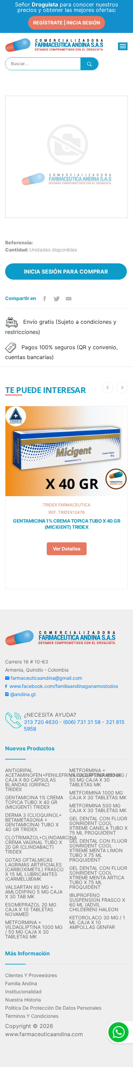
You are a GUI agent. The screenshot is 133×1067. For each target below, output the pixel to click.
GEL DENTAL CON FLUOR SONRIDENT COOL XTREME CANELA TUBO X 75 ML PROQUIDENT (98, 825)
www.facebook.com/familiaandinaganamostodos (62, 686)
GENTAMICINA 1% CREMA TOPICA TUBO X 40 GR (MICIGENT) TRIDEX (66, 524)
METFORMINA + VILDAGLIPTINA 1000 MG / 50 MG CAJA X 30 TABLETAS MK (33, 929)
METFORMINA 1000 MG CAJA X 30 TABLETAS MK (98, 795)
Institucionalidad (23, 991)
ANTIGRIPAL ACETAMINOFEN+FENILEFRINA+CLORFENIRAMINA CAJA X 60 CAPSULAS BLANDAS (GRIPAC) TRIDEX (34, 780)
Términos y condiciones (31, 1016)
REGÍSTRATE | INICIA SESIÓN (66, 22)
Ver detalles (66, 548)
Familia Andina (21, 983)
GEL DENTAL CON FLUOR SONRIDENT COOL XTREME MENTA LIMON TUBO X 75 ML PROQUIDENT (98, 850)
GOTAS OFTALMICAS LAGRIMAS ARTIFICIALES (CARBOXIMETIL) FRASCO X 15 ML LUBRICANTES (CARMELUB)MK (34, 869)
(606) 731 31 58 (82, 722)
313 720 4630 (41, 722)
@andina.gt (22, 694)
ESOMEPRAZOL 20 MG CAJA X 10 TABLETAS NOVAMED (30, 909)
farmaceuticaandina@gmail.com (45, 678)
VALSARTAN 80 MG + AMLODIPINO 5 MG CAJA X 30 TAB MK (33, 892)
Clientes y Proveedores (31, 975)
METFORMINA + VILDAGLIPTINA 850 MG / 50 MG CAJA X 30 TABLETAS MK (98, 777)
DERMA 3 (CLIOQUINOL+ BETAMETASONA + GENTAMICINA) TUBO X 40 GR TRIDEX (33, 822)
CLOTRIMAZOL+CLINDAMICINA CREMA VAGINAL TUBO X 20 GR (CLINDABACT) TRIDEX (34, 844)
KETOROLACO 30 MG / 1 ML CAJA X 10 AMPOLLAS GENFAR (97, 922)
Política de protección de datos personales (53, 1008)
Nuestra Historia (23, 999)
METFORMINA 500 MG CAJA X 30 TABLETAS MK (98, 808)
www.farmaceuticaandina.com (44, 1034)
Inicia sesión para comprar (66, 271)
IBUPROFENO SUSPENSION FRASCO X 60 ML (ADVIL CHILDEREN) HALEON (97, 902)
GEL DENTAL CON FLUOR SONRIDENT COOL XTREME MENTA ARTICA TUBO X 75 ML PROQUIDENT (98, 878)
